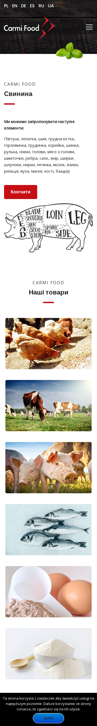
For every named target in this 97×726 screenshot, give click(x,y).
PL (6, 6)
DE (23, 6)
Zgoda (48, 718)
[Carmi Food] (28, 27)
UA (51, 6)
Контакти (20, 192)
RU (41, 6)
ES (32, 6)
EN (14, 6)
